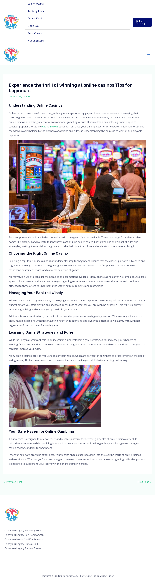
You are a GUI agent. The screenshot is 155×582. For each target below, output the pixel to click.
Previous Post (12, 482)
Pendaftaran (35, 33)
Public (13, 96)
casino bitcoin (50, 126)
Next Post (144, 482)
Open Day (33, 25)
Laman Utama (36, 3)
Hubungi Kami (36, 40)
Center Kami (35, 18)
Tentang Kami (36, 11)
